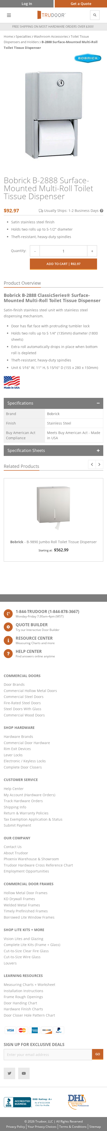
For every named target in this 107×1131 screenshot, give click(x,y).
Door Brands (14, 684)
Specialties (23, 36)
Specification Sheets (26, 450)
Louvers (10, 963)
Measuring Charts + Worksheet (29, 984)
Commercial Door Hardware (27, 742)
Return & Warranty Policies (26, 813)
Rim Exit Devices (17, 748)
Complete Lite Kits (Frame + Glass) (32, 944)
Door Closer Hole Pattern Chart (29, 1015)
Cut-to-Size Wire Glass (22, 957)
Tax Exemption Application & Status (33, 819)
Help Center (14, 788)
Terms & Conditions (73, 1127)
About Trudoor (16, 853)
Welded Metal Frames (22, 905)
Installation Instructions (23, 990)
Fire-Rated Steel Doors (22, 702)
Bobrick (53, 413)
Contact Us (13, 846)
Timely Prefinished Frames (26, 911)
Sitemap (95, 1127)
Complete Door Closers (23, 767)
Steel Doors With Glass (22, 708)
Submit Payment (17, 825)
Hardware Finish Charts (23, 1009)
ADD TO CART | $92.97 (63, 263)
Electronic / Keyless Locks (25, 761)
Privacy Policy (15, 1127)
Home (8, 36)
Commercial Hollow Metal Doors (30, 690)
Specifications (20, 403)
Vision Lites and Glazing (23, 938)
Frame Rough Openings (23, 996)
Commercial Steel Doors (24, 696)
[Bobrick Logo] (87, 58)
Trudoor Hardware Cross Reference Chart (38, 865)
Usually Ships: (71, 210)
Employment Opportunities (26, 871)
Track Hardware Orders (23, 800)
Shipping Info (15, 807)
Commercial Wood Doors (24, 715)
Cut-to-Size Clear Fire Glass (26, 951)
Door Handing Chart (20, 1003)
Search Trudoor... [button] (95, 15)
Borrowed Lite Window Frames (29, 917)
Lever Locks (13, 755)
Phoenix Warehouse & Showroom (31, 859)
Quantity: (18, 250)
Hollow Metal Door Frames (26, 892)
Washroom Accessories (51, 36)
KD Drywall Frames (19, 898)
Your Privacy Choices (42, 1127)
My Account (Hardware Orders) (29, 794)
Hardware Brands (18, 736)
